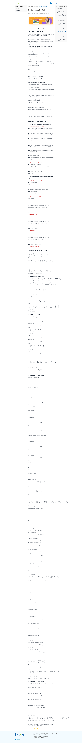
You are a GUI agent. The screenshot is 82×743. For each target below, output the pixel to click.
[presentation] (31, 50)
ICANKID (41, 3)
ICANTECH (36, 3)
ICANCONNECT (31, 3)
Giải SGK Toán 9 (36, 6)
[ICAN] (17, 3)
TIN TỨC (46, 3)
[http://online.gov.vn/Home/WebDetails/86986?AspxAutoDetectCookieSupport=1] (22, 740)
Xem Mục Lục (17, 10)
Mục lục (17, 8)
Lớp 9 (32, 6)
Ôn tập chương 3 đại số (43, 6)
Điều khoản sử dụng (55, 733)
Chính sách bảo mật (55, 734)
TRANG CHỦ (24, 3)
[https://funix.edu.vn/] (55, 3)
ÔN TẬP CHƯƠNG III (60, 8)
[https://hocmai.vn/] (51, 3)
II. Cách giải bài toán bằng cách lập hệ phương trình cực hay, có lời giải (62, 18)
